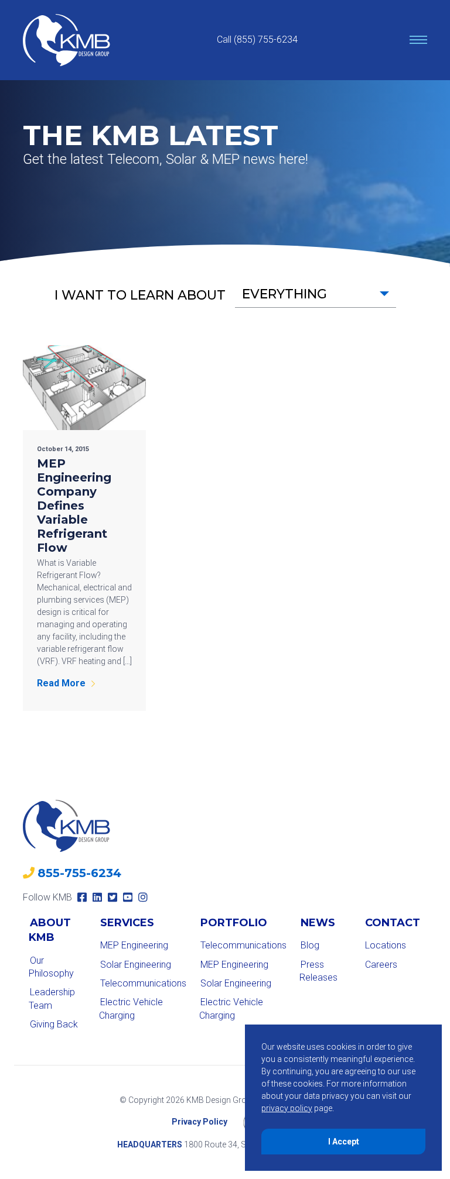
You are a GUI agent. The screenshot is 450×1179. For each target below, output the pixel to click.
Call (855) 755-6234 (257, 39)
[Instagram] (143, 897)
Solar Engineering (135, 964)
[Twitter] (112, 897)
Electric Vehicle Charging (131, 1008)
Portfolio (233, 922)
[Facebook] (82, 897)
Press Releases (318, 971)
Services (127, 922)
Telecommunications (143, 983)
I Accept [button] (343, 1141)
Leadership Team (52, 998)
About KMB (50, 930)
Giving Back (54, 1024)
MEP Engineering (134, 945)
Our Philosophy (51, 967)
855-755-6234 (79, 873)
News (318, 922)
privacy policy (286, 1108)
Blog (310, 945)
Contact (392, 922)
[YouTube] (128, 897)
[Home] (66, 40)
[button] (315, 294)
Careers (381, 964)
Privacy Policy (199, 1121)
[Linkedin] (97, 897)
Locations (385, 945)
